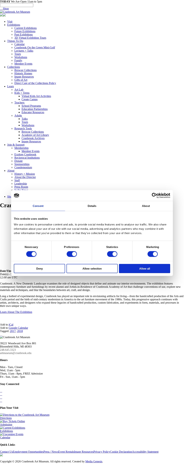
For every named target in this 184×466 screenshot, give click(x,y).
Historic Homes (23, 73)
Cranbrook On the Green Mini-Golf (34, 47)
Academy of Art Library (35, 134)
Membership (21, 147)
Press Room (21, 186)
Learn (10, 86)
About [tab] (146, 205)
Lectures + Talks (23, 50)
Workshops (20, 57)
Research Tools (23, 128)
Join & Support (15, 144)
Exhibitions (13, 24)
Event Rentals (66, 451)
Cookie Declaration (121, 451)
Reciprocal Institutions (27, 157)
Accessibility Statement (145, 451)
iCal (11, 324)
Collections (13, 66)
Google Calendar (18, 327)
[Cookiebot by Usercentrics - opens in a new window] (154, 195)
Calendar (19, 44)
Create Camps (30, 99)
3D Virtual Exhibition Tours (30, 37)
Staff (17, 180)
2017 (13, 331)
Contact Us (6, 451)
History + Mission (24, 173)
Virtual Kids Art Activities (36, 96)
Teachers (19, 102)
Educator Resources (33, 112)
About (10, 170)
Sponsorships (21, 164)
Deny (39, 268)
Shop (4, 8)
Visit (9, 21)
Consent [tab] (38, 205)
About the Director (25, 177)
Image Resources (24, 76)
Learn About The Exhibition (16, 311)
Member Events (23, 63)
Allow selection (92, 268)
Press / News (50, 451)
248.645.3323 (8, 349)
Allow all (144, 268)
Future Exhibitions (24, 31)
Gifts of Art (20, 79)
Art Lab (18, 89)
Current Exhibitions (25, 28)
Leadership (20, 183)
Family (18, 60)
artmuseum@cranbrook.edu (15, 353)
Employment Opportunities (28, 451)
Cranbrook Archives (33, 138)
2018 (20, 331)
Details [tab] (92, 205)
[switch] (72, 254)
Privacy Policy (101, 451)
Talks (25, 118)
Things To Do (15, 40)
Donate (18, 160)
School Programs (31, 105)
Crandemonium (23, 167)
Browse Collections (25, 70)
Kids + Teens (21, 92)
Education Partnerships (35, 109)
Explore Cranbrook (25, 154)
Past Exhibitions (23, 34)
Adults (18, 115)
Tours (17, 53)
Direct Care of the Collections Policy (35, 83)
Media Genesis (93, 461)
